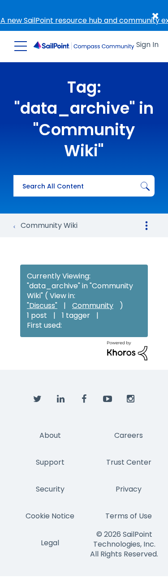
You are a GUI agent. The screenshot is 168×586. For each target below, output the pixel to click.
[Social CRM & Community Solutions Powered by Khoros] (127, 350)
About (50, 435)
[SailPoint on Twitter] (38, 399)
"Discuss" (42, 305)
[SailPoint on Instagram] (131, 399)
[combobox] (84, 186)
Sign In (147, 44)
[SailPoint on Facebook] (84, 399)
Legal (50, 543)
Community (92, 305)
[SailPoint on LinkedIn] (61, 399)
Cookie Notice (50, 516)
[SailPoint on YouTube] (107, 399)
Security (50, 489)
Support (50, 462)
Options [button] (146, 226)
